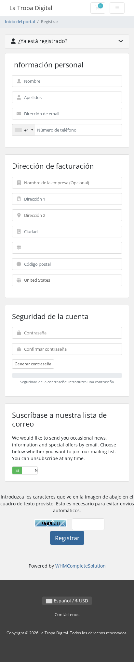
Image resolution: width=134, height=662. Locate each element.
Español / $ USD (70, 601)
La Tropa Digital (30, 8)
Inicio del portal (20, 21)
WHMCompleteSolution (80, 566)
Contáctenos (67, 614)
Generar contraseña (33, 364)
